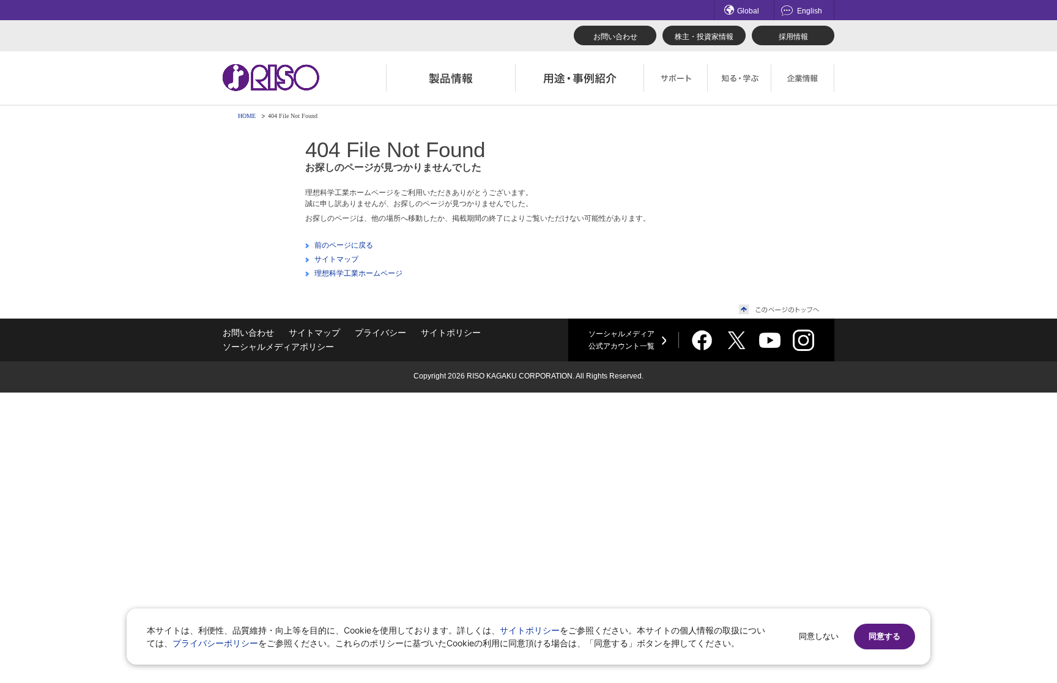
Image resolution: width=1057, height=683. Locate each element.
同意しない (819, 636)
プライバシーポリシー (215, 643)
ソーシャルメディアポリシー (278, 347)
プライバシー (380, 333)
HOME (247, 116)
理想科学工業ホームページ (358, 273)
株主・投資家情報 (704, 36)
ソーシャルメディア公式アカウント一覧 (621, 340)
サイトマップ (336, 259)
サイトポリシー (451, 333)
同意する (884, 636)
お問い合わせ (615, 36)
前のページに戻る (343, 245)
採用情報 (793, 36)
